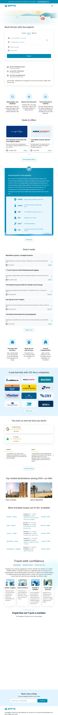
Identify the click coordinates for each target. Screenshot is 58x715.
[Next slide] (53, 455)
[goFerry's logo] (10, 5)
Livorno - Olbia (11, 533)
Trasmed (26, 544)
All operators (29, 411)
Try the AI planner (42, 1)
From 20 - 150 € (45, 516)
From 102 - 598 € (45, 525)
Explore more (29, 330)
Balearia (26, 542)
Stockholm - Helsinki (13, 549)
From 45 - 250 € (45, 549)
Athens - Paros (12, 517)
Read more (29, 239)
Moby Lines (35, 535)
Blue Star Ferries (28, 517)
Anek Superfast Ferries (29, 526)
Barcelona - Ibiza (12, 541)
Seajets (33, 519)
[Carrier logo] (12, 379)
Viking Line (30, 550)
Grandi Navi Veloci (34, 542)
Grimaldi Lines (27, 528)
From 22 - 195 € (45, 533)
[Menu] (52, 5)
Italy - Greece (11, 525)
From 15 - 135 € (46, 541)
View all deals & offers (29, 159)
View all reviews (29, 468)
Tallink (25, 550)
